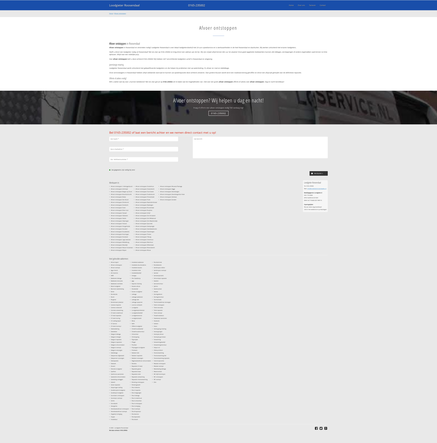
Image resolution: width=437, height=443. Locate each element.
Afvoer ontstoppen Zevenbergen (169, 191)
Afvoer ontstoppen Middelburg (120, 242)
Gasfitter (113, 371)
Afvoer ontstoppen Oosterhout (145, 186)
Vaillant (156, 323)
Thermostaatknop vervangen (162, 302)
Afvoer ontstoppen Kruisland (119, 237)
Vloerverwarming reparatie (161, 358)
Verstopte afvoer (159, 334)
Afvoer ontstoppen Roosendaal (145, 207)
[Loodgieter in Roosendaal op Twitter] (321, 428)
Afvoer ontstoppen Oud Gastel (145, 191)
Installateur (114, 419)
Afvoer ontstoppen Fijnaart (119, 213)
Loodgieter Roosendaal (124, 5)
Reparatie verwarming (138, 377)
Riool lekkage (136, 395)
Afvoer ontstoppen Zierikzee (168, 197)
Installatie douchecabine (139, 265)
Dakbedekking (115, 329)
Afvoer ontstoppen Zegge (167, 189)
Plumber (134, 345)
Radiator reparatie (137, 355)
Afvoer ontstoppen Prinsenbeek (145, 197)
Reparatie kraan (136, 371)
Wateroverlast (158, 371)
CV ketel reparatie (116, 315)
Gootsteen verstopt (116, 398)
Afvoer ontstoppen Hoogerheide (120, 226)
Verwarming (157, 339)
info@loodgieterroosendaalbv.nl (316, 188)
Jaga (133, 281)
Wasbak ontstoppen (160, 363)
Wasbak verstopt (159, 366)
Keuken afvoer (136, 286)
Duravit (113, 366)
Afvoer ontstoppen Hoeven (119, 223)
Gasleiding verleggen (117, 379)
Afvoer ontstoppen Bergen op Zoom (121, 191)
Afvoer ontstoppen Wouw (143, 250)
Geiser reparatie (115, 385)
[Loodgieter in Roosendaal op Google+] (326, 428)
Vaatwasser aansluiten (160, 318)
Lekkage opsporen (137, 302)
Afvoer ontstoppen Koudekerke (120, 231)
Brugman (113, 299)
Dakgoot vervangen (116, 350)
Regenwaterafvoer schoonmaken (141, 361)
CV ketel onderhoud (117, 313)
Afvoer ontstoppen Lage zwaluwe (121, 239)
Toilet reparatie (158, 310)
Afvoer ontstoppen (120, 13)
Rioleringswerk (136, 385)
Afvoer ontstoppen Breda (118, 197)
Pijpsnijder (135, 339)
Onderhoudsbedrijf (137, 329)
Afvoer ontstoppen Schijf (143, 213)
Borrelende (114, 294)
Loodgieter (135, 307)
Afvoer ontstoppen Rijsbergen (144, 205)
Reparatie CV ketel (137, 366)
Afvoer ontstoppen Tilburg (143, 237)
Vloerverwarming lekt (160, 355)
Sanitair (156, 273)
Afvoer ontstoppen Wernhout (144, 242)
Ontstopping (135, 337)
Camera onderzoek (116, 307)
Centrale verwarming (117, 310)
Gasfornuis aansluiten (117, 374)
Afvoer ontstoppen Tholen (143, 234)
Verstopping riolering (160, 329)
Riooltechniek (158, 262)
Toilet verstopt (158, 313)
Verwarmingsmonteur (160, 345)
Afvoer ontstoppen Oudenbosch (145, 194)
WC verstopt (157, 379)
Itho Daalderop (136, 278)
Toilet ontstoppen (159, 305)
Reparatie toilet (136, 374)
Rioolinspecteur (136, 411)
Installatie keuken (137, 267)
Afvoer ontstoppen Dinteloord (120, 202)
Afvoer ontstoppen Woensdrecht (145, 247)
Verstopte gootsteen (160, 337)
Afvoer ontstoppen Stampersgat (145, 226)
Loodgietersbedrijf (137, 313)
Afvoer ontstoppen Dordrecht (119, 205)
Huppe (113, 417)
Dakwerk (113, 363)
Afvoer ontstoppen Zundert (168, 200)
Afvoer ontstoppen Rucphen (144, 210)
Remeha (134, 363)
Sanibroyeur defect (159, 267)
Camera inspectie (116, 305)
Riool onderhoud (137, 398)
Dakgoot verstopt (116, 347)
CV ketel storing (115, 318)
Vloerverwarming (159, 353)
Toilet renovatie (158, 307)
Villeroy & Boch (158, 350)
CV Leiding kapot (116, 321)
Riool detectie (136, 387)
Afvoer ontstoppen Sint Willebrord (146, 218)
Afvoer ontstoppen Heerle (118, 218)
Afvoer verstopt (115, 267)
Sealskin (156, 281)
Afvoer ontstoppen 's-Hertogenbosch (122, 186)
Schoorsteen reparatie (160, 278)
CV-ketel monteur (116, 326)
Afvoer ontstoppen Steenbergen (145, 231)
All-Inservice (114, 273)
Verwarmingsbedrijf (159, 342)
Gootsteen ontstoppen (117, 395)
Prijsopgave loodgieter (138, 347)
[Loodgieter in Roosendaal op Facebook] (316, 428)
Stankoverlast (158, 289)
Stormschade (157, 299)
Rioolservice (135, 414)
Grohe (112, 401)
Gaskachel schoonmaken (118, 377)
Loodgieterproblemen (138, 310)
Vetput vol (157, 347)
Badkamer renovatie (117, 281)
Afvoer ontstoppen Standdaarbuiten (146, 229)
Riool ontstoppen (137, 403)
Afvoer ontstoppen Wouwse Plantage (171, 186)
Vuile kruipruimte (159, 361)
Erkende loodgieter (116, 369)
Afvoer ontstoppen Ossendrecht (145, 189)
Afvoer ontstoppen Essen (118, 207)
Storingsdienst (158, 294)
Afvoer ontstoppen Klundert (119, 229)
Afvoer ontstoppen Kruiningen (120, 234)
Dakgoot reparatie (116, 339)
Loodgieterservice (137, 315)
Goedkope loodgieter (117, 393)
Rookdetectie (157, 265)
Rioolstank (135, 419)
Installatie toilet (136, 270)
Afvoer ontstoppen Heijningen (120, 221)
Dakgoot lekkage (116, 334)
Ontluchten (135, 334)
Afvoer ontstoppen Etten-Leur (119, 210)
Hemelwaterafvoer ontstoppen (120, 409)
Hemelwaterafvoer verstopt (119, 411)
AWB (112, 275)
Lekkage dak (135, 299)
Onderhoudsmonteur (138, 331)
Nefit (133, 323)
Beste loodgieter (115, 286)
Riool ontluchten (137, 401)
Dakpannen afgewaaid (117, 355)
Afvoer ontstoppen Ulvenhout (144, 239)
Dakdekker (114, 331)
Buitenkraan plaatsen (117, 302)
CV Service (114, 323)
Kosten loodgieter (137, 291)
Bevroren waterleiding (117, 289)
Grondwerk (114, 403)
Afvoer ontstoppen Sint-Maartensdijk (146, 221)
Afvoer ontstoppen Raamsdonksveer (146, 202)
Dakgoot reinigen (116, 337)
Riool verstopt (136, 409)
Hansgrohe (114, 406)
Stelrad (156, 291)
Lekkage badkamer (137, 297)
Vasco (155, 326)
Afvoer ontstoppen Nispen (118, 250)
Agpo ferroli (114, 270)
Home (111, 13)
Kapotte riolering (137, 283)
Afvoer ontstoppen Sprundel (144, 223)
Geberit (113, 382)
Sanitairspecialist (159, 275)
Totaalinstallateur (159, 315)
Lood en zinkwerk (137, 305)
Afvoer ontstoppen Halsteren (119, 215)
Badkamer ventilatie (117, 283)
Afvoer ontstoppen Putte (143, 200)
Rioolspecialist (136, 417)
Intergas (134, 275)
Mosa (133, 321)
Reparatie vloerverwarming (139, 379)
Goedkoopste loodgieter (118, 390)
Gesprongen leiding (116, 387)
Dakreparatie (114, 361)
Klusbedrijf (135, 289)
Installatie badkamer (138, 262)
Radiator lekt (135, 353)
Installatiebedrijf (136, 273)
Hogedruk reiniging (116, 414)
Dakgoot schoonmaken (117, 345)
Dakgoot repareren (116, 342)
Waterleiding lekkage (160, 369)
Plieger (134, 342)
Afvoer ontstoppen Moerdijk (119, 245)
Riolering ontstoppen (138, 382)
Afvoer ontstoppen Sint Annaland (145, 215)
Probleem (134, 350)
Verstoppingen (158, 331)
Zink (155, 382)
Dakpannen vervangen (117, 358)
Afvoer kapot (114, 262)
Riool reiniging (136, 406)
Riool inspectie (136, 390)
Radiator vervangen (137, 358)
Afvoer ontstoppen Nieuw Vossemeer (122, 247)
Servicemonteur (158, 283)
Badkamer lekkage (116, 278)
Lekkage (134, 294)
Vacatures (156, 321)
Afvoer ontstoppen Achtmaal (119, 189)
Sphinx (156, 286)
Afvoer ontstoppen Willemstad (145, 245)
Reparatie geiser (136, 369)
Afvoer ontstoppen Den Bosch (120, 200)
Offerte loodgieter (137, 326)
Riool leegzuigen (136, 393)
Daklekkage (114, 353)
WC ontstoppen (158, 377)
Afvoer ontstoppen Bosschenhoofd (121, 194)
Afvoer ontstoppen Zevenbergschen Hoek (172, 194)
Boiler (112, 291)
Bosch (112, 297)
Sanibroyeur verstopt (160, 270)
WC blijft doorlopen (159, 374)
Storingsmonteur (159, 297)
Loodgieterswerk (136, 318)
